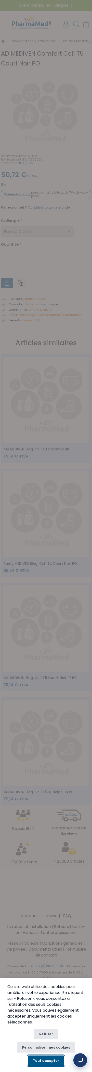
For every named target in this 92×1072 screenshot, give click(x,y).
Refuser (46, 1034)
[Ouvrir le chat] (80, 1060)
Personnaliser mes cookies (46, 1047)
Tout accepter (46, 1060)
